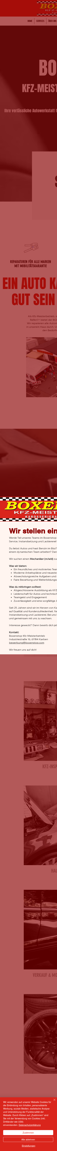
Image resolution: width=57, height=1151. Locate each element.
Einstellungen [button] (28, 1145)
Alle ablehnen (28, 1139)
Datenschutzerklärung (30, 1124)
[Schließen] (52, 1101)
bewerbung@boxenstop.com (26, 642)
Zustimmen (28, 1132)
